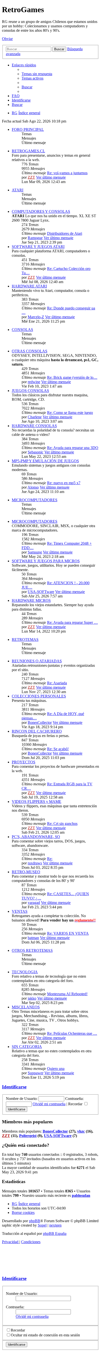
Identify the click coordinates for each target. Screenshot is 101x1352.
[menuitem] (37, 74)
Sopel (42, 1225)
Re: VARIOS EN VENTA (68, 933)
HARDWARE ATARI (29, 286)
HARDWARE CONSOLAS (34, 426)
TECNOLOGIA (25, 972)
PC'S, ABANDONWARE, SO (36, 837)
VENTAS (19, 911)
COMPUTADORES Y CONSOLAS (41, 211)
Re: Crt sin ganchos (62, 823)
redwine (34, 382)
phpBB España (54, 1233)
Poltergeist (28, 1136)
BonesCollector (40, 722)
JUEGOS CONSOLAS (30, 391)
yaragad (34, 903)
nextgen (55, 1225)
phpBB (34, 1221)
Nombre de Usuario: (22, 1293)
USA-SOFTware (41, 592)
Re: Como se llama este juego (70, 412)
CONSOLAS (22, 330)
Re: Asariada (57, 683)
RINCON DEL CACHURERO (37, 731)
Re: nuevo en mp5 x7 (63, 483)
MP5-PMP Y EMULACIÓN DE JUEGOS (45, 461)
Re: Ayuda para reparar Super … (72, 622)
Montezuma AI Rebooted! (67, 994)
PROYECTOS (23, 762)
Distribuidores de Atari (64, 233)
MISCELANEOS (26, 1007)
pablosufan (81, 1195)
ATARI (17, 190)
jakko (32, 998)
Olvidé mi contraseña (49, 1104)
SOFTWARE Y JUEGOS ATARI (38, 247)
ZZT (31, 177)
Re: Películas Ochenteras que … (72, 1033)
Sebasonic (35, 452)
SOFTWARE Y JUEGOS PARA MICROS (46, 561)
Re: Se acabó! (58, 749)
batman (33, 938)
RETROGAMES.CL (28, 151)
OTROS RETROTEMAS (32, 950)
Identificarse (14, 1086)
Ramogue (35, 238)
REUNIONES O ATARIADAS (37, 661)
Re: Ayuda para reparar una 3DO (72, 448)
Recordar (75, 1104)
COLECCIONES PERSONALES (39, 696)
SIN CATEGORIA (27, 1047)
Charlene (35, 417)
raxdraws (35, 863)
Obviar (7, 39)
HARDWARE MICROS (31, 600)
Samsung (35, 552)
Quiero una (55, 1068)
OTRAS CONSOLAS (29, 351)
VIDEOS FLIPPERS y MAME (36, 801)
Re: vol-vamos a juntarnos (67, 173)
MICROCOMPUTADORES (34, 500)
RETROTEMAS (25, 639)
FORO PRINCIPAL (28, 129)
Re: (49, 859)
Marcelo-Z (36, 317)
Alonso (33, 487)
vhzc (81, 1131)
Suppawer (35, 1073)
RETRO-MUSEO (26, 872)
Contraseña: (15, 1307)
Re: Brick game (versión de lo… (72, 377)
